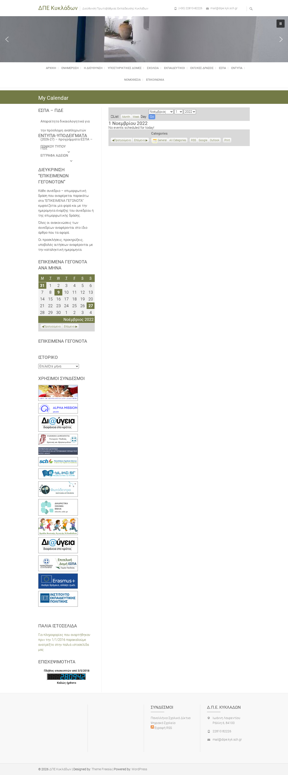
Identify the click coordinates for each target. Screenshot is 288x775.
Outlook (214, 141)
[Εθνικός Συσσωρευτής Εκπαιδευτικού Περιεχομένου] (58, 484)
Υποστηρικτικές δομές (125, 68)
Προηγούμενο (122, 140)
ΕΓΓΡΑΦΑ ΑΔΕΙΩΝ (54, 155)
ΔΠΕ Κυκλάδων (58, 8)
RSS (193, 140)
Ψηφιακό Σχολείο (163, 723)
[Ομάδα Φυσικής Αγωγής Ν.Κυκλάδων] (58, 520)
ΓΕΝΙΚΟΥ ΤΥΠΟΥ (53, 146)
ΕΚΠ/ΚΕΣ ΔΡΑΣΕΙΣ (202, 68)
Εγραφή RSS (163, 728)
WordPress (139, 769)
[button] (7, 39)
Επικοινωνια (155, 79)
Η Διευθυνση (93, 68)
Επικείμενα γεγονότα (62, 341)
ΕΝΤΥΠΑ (236, 68)
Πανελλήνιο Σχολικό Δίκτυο (171, 718)
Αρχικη (51, 68)
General (162, 140)
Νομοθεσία (132, 79)
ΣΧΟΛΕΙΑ (153, 68)
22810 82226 (222, 731)
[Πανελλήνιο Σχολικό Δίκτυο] (58, 459)
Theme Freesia (102, 769)
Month (126, 116)
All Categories (177, 140)
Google (203, 141)
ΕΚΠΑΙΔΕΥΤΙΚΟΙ (174, 68)
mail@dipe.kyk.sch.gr (223, 8)
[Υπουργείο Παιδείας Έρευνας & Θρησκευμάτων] (58, 436)
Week (136, 116)
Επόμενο (139, 140)
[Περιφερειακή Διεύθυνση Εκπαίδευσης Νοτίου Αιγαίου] (58, 450)
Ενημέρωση (70, 68)
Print (227, 141)
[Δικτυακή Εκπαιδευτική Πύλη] (58, 471)
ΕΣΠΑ (222, 68)
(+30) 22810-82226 (190, 8)
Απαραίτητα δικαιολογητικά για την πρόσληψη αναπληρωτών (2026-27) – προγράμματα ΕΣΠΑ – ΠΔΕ (66, 122)
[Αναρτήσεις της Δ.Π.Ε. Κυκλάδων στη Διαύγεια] (58, 418)
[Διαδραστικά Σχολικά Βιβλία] (58, 502)
